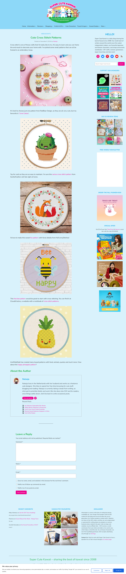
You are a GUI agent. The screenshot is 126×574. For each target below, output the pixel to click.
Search (121, 64)
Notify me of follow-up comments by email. (32, 484)
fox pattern (34, 238)
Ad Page (93, 534)
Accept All (118, 570)
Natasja (55, 41)
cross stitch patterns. (51, 301)
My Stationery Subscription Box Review (35, 405)
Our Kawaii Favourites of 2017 (29, 525)
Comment (19, 442)
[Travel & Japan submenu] (87, 26)
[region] (63, 569)
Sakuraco (117, 229)
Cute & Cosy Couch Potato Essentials (35, 409)
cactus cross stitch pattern (61, 174)
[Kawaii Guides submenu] (99, 26)
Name (18, 464)
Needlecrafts (46, 34)
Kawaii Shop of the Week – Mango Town (27, 519)
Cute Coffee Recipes (30, 413)
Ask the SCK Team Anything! (27, 513)
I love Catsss (23, 113)
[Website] (35, 398)
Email (18, 472)
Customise (96, 570)
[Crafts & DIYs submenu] (63, 26)
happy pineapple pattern (27, 365)
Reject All (107, 570)
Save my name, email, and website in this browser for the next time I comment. (43, 481)
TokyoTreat (110, 229)
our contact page (107, 539)
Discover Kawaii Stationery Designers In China (37, 411)
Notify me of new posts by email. (28, 488)
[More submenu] (105, 26)
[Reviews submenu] (43, 26)
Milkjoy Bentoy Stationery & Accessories (35, 407)
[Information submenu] (35, 26)
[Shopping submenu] (52, 26)
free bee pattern (20, 299)
